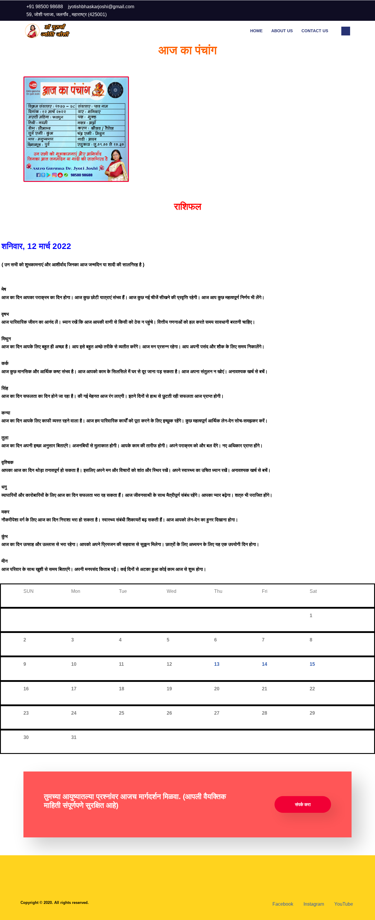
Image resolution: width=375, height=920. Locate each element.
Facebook (282, 904)
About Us (282, 30)
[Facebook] (320, 10)
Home (256, 30)
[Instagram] (332, 10)
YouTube (343, 904)
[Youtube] (344, 10)
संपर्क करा (303, 804)
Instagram (313, 904)
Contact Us (314, 30)
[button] (345, 31)
